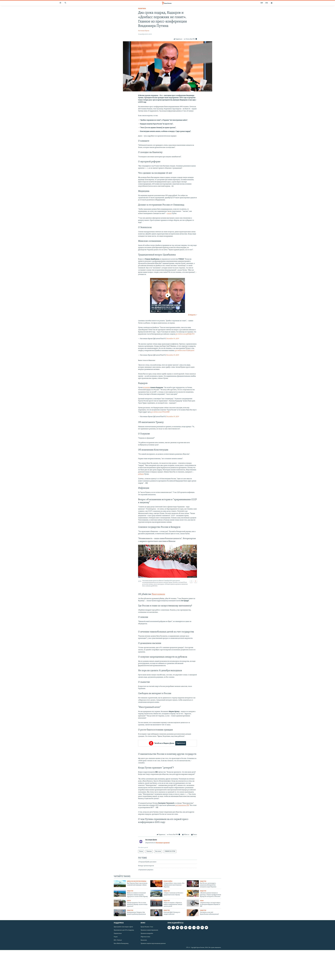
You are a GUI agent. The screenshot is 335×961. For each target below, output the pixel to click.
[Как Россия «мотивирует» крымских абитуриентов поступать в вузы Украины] (193, 883)
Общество (203, 881)
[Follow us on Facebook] (169, 927)
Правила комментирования (149, 930)
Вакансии (144, 940)
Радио (116, 936)
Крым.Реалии (160, 283)
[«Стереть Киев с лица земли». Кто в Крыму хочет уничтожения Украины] (156, 883)
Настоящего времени (162, 842)
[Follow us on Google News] (185, 927)
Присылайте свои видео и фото (123, 927)
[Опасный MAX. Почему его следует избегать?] (156, 912)
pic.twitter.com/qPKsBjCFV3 (185, 334)
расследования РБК (182, 805)
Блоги (129, 900)
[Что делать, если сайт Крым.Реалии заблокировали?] (193, 912)
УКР (261, 3)
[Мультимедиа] (271, 3)
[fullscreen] (183, 311)
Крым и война (168, 881)
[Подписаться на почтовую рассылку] (206, 927)
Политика (142, 8)
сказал (169, 213)
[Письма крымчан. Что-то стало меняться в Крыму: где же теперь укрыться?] (120, 903)
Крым (202, 900)
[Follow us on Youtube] (177, 927)
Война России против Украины (136, 881)
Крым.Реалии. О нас (147, 927)
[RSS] (198, 927)
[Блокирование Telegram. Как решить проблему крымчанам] (120, 912)
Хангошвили (158, 594)
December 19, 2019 (172, 338)
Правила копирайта (147, 933)
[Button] (178, 39)
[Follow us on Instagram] (181, 927)
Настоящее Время (143, 30)
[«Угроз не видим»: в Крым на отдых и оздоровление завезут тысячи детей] (156, 903)
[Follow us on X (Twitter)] (173, 927)
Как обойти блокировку (121, 943)
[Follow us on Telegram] (189, 927)
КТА (266, 3)
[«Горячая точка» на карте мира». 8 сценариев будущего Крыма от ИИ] (193, 903)
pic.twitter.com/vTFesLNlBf (160, 412)
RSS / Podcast (118, 940)
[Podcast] (202, 927)
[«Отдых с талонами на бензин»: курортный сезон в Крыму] (156, 893)
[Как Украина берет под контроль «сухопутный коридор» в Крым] (120, 883)
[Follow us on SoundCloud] (194, 927)
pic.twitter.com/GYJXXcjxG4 (184, 350)
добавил (141, 474)
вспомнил (146, 387)
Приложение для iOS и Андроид (124, 930)
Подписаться (180, 743)
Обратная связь (145, 936)
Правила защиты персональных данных (153, 943)
